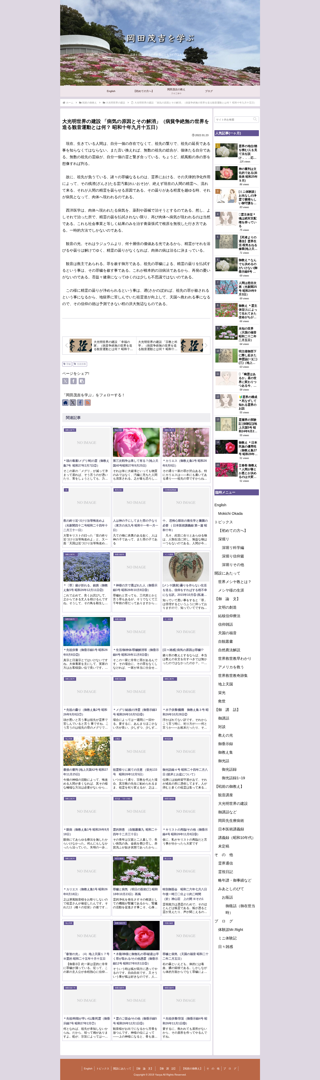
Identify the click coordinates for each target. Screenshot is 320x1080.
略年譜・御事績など (234, 880)
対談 (222, 727)
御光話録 (229, 769)
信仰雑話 (225, 624)
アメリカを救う (231, 667)
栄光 (222, 693)
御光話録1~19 (233, 778)
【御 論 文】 (227, 599)
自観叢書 (225, 641)
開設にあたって (227, 573)
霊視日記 (225, 872)
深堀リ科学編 (233, 548)
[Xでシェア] (65, 381)
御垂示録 (225, 744)
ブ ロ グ (223, 921)
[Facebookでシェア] (73, 381)
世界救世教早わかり (234, 658)
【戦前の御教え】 (229, 786)
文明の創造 (227, 607)
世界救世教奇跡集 (233, 676)
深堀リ (223, 539)
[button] (82, 381)
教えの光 (225, 735)
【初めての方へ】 (233, 531)
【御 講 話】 (229, 710)
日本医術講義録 (231, 829)
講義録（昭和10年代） (237, 838)
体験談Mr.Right (230, 930)
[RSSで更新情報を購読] (87, 402)
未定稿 (223, 846)
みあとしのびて (231, 889)
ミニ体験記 (227, 938)
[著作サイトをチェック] (65, 402)
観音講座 (225, 795)
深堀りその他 (233, 565)
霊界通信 (225, 863)
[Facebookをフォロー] (80, 402)
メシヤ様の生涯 (231, 590)
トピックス (223, 522)
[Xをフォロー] (73, 402)
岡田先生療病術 (231, 821)
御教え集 (225, 752)
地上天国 (225, 684)
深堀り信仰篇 (233, 556)
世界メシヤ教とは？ (234, 582)
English (220, 505)
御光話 (223, 761)
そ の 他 (223, 855)
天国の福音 (227, 633)
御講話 (223, 718)
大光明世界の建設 (233, 803)
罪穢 (68, 364)
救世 (222, 701)
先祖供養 (81, 364)
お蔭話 (227, 897)
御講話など (227, 812)
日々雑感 (225, 947)
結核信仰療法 (229, 616)
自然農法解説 (229, 650)
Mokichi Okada (230, 513)
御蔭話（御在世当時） (240, 909)
